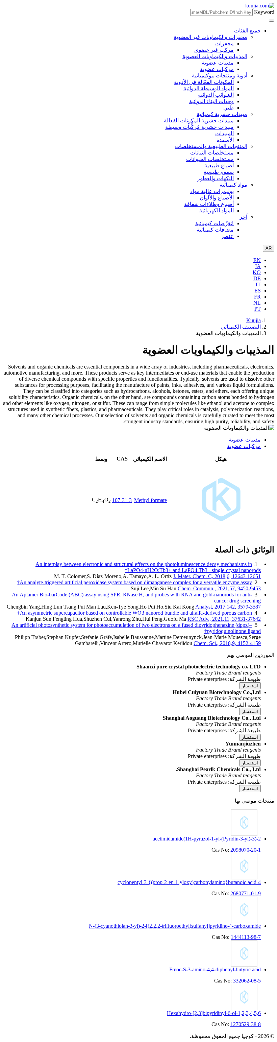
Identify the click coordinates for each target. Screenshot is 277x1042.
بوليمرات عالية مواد (212, 191)
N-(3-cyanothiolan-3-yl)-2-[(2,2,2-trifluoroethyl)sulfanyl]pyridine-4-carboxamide (175, 926)
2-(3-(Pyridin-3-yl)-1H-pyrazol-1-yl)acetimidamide (207, 839)
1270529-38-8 (245, 1024)
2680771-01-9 (245, 893)
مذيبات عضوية (218, 63)
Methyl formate (150, 500)
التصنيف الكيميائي (241, 327)
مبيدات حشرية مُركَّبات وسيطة (199, 127)
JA (258, 266)
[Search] (271, 21)
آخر (243, 217)
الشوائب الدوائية (216, 95)
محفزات (224, 43)
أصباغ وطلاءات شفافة (209, 204)
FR (257, 297)
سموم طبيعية (219, 172)
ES (257, 290)
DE (257, 278)
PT (257, 309)
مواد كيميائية (233, 185)
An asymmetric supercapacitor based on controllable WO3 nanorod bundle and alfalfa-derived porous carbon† (134, 613)
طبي (228, 108)
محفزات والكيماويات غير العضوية (210, 37)
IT (258, 284)
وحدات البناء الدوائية (211, 101)
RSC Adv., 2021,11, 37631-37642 (224, 619)
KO (257, 272)
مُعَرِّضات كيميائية (214, 223)
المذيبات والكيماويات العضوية (214, 56)
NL (257, 303)
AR (269, 248)
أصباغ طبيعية (219, 165)
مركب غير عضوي (214, 50)
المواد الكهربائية (216, 210)
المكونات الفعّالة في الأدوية (204, 82)
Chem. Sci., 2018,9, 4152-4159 (227, 643)
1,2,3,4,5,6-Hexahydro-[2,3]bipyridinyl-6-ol (214, 1013)
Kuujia (253, 320)
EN (257, 260)
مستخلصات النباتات (212, 153)
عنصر (227, 236)
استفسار (250, 685)
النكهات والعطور (215, 178)
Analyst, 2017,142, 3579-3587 (228, 607)
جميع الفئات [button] (247, 30)
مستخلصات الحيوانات (210, 159)
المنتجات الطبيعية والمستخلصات (211, 146)
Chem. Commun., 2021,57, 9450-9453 (219, 588)
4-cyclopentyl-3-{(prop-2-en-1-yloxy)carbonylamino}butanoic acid (189, 882)
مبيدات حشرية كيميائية (222, 114)
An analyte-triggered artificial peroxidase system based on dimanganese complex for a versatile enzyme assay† (134, 582)
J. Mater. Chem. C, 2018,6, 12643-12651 (217, 576)
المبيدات (224, 133)
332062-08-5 (247, 981)
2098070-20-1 (245, 850)
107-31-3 (122, 500)
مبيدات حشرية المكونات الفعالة (199, 120)
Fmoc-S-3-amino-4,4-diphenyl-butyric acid (215, 969)
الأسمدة (225, 140)
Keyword (264, 12)
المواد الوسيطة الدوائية (208, 88)
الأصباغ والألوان (217, 197)
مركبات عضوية (217, 69)
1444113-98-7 (246, 937)
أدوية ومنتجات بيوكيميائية (219, 75)
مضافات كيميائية (215, 230)
